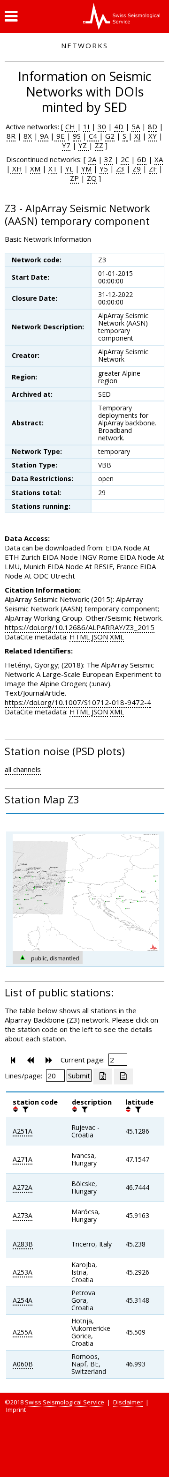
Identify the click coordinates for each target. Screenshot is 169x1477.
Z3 (120, 168)
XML (117, 636)
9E (59, 136)
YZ (83, 145)
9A (43, 136)
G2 (110, 136)
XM (35, 168)
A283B (23, 1243)
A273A (22, 1215)
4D (118, 126)
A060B (23, 1363)
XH (16, 168)
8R (11, 136)
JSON (100, 636)
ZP (74, 178)
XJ (137, 136)
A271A (22, 1159)
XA (158, 159)
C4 (93, 136)
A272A (22, 1187)
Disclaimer (128, 1402)
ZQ (92, 178)
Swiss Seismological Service (64, 1402)
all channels (23, 769)
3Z (108, 159)
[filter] (24, 1109)
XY (152, 136)
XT (52, 168)
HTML (79, 636)
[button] (11, 16)
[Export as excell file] (102, 1076)
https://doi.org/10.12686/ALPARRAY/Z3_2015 (79, 627)
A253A (22, 1272)
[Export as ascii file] (123, 1076)
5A (135, 126)
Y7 (66, 145)
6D (141, 159)
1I (86, 126)
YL (69, 168)
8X (27, 136)
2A (92, 159)
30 (102, 126)
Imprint (16, 1409)
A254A (22, 1300)
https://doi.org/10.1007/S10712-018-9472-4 (78, 702)
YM (86, 168)
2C (125, 159)
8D (152, 126)
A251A (22, 1131)
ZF (153, 168)
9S (77, 136)
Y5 (104, 168)
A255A (22, 1332)
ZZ (99, 145)
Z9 (136, 168)
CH (71, 126)
